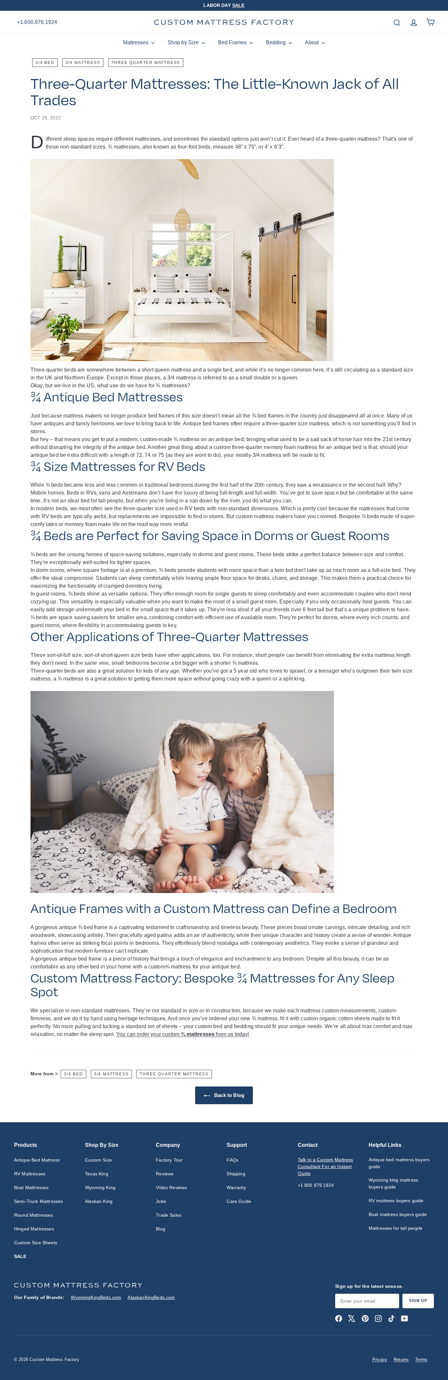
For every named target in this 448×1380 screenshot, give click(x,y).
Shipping (236, 1173)
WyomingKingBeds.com (96, 1297)
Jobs (161, 1201)
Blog (160, 1228)
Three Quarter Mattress (146, 62)
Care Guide (239, 1201)
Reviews (164, 1173)
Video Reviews (171, 1187)
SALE (238, 5)
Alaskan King (98, 1201)
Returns (401, 1359)
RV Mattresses (29, 1173)
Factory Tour (169, 1160)
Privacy (379, 1359)
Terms (421, 1359)
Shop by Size (184, 42)
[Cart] (430, 22)
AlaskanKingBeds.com (151, 1297)
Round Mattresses (33, 1215)
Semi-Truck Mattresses (38, 1201)
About (312, 42)
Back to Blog (228, 1095)
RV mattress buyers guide (396, 1200)
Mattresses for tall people (395, 1228)
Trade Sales (168, 1215)
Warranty (236, 1187)
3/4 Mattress (83, 62)
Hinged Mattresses (34, 1228)
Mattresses (136, 42)
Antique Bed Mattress (37, 1160)
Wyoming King (100, 1187)
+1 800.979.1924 (316, 1185)
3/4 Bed (44, 62)
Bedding (276, 42)
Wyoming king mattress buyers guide (393, 1183)
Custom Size (98, 1160)
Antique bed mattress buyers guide (399, 1163)
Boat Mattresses (31, 1187)
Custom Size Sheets (35, 1242)
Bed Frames (233, 42)
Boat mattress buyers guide (398, 1214)
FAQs (232, 1160)
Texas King (96, 1173)
